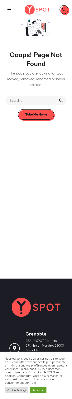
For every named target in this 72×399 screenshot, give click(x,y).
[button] (64, 9)
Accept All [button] (38, 390)
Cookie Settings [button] (16, 390)
